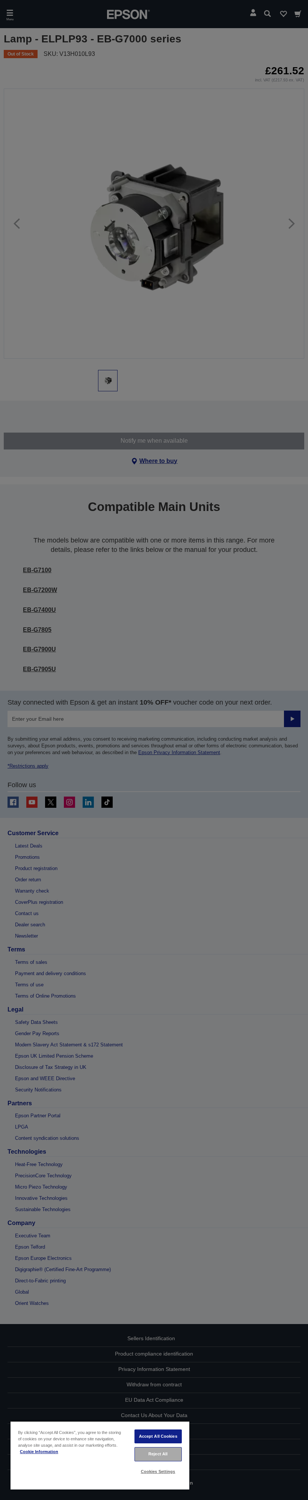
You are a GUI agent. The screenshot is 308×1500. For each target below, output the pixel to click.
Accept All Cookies (158, 1436)
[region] (100, 1455)
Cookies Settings (158, 1471)
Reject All (158, 1454)
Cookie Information (39, 1451)
